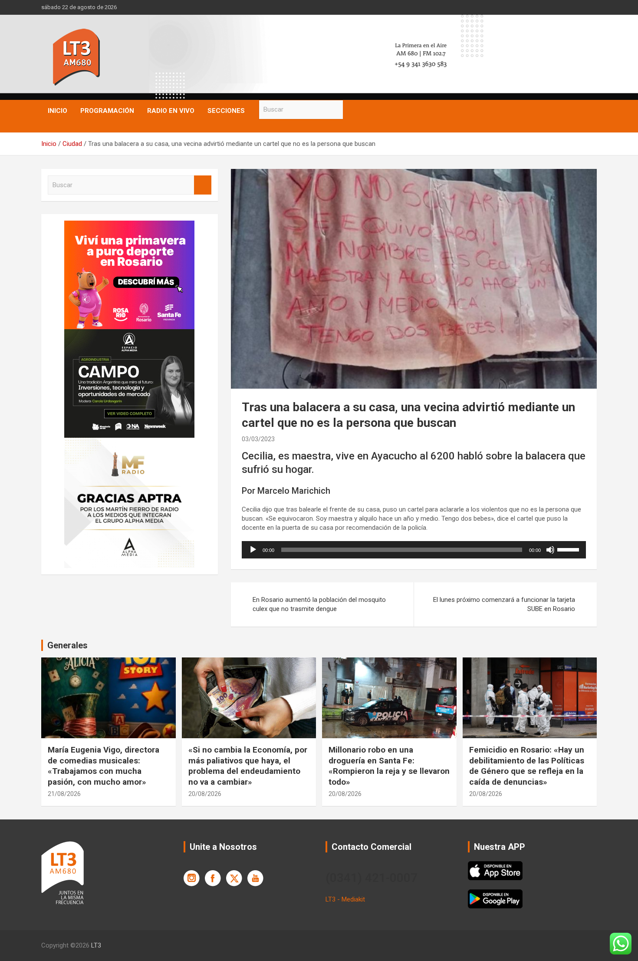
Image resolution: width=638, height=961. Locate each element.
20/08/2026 (204, 793)
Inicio (57, 111)
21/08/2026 (64, 793)
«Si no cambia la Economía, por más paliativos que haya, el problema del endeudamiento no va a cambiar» (247, 766)
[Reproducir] (253, 549)
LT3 (96, 945)
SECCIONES (226, 111)
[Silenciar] (550, 549)
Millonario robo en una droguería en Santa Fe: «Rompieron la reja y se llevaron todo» (389, 766)
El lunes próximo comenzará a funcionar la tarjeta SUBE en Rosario (504, 604)
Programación (107, 111)
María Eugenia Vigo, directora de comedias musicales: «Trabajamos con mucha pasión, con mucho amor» (103, 766)
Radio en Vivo (170, 111)
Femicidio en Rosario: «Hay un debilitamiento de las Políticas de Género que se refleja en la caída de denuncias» (526, 766)
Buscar (351, 109)
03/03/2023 (258, 439)
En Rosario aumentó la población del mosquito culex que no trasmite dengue (319, 604)
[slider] (569, 549)
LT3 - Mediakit (345, 899)
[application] (414, 549)
